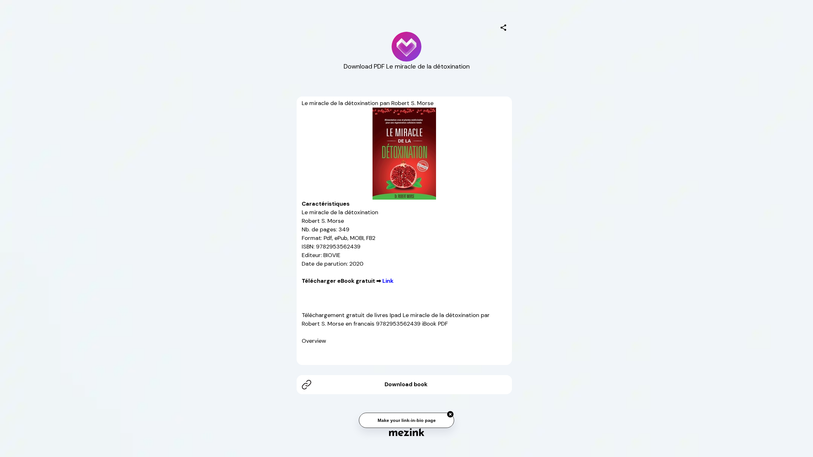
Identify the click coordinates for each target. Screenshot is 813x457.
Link (387, 281)
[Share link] (503, 26)
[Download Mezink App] (406, 432)
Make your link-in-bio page (406, 419)
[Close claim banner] (450, 413)
